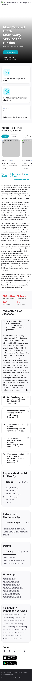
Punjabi (17, 529)
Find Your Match (10, 52)
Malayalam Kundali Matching (12, 587)
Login (25, 3)
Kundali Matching (9, 578)
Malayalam (23, 532)
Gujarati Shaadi (8, 624)
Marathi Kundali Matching (11, 590)
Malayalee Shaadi (20, 630)
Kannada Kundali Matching (12, 596)
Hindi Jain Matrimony (10, 500)
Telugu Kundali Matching (11, 584)
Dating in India (18, 563)
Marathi (11, 529)
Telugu (16, 532)
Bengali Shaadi (8, 618)
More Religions (8, 503)
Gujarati (5, 532)
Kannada (6, 535)
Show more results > (22, 180)
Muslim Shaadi (20, 633)
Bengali (5, 529)
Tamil (11, 532)
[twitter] (19, 651)
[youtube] (24, 651)
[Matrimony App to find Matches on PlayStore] (10, 663)
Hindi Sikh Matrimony (10, 491)
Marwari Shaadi (8, 633)
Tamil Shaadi (7, 639)
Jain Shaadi (18, 624)
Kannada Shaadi (8, 627)
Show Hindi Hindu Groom (15, 175)
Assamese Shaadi (20, 615)
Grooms (14, 136)
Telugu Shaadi (17, 639)
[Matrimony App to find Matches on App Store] (10, 657)
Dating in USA (7, 563)
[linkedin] (14, 651)
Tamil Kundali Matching (11, 581)
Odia (23, 529)
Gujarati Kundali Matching (11, 593)
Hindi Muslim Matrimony (11, 488)
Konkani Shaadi (8, 630)
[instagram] (9, 651)
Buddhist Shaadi (19, 618)
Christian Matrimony (10, 497)
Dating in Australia (9, 557)
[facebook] (4, 651)
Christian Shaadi (8, 621)
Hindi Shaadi (19, 621)
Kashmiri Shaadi (20, 627)
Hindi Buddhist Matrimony (12, 494)
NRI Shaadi (6, 636)
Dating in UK (20, 560)
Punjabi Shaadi (16, 636)
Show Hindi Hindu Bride (11, 174)
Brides (5, 136)
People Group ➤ (19, 678)
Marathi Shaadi (8, 615)
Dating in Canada (9, 560)
